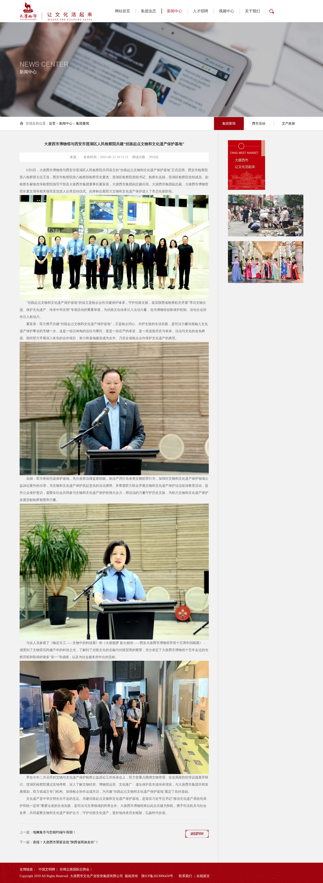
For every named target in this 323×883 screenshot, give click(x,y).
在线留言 (203, 876)
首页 (52, 123)
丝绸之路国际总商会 (74, 869)
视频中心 (226, 11)
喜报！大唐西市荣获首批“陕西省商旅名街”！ (66, 842)
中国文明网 (47, 869)
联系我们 (185, 876)
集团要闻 (82, 123)
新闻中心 (174, 11)
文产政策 (288, 123)
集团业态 (148, 11)
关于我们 (252, 11)
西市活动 (258, 123)
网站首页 (122, 11)
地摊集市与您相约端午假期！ (54, 832)
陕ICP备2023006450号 (157, 876)
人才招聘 (200, 11)
